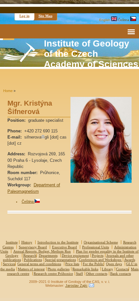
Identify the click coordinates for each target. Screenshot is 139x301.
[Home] (20, 60)
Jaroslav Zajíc (76, 285)
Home (8, 91)
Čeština (124, 20)
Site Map (45, 16)
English (105, 20)
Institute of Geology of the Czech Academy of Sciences (91, 53)
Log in (24, 16)
